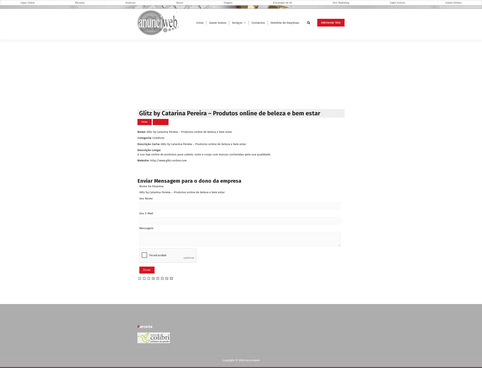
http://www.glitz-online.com (168, 160)
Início (200, 22)
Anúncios (130, 2)
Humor (179, 2)
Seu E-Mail (146, 213)
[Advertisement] (241, 81)
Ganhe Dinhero (453, 2)
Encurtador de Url (282, 2)
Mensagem (146, 228)
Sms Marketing (341, 2)
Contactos (258, 22)
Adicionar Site (331, 22)
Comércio (158, 138)
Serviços (237, 22)
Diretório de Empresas (285, 22)
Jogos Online (27, 2)
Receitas (80, 2)
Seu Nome (146, 198)
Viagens (228, 2)
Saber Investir (397, 2)
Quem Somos (217, 22)
